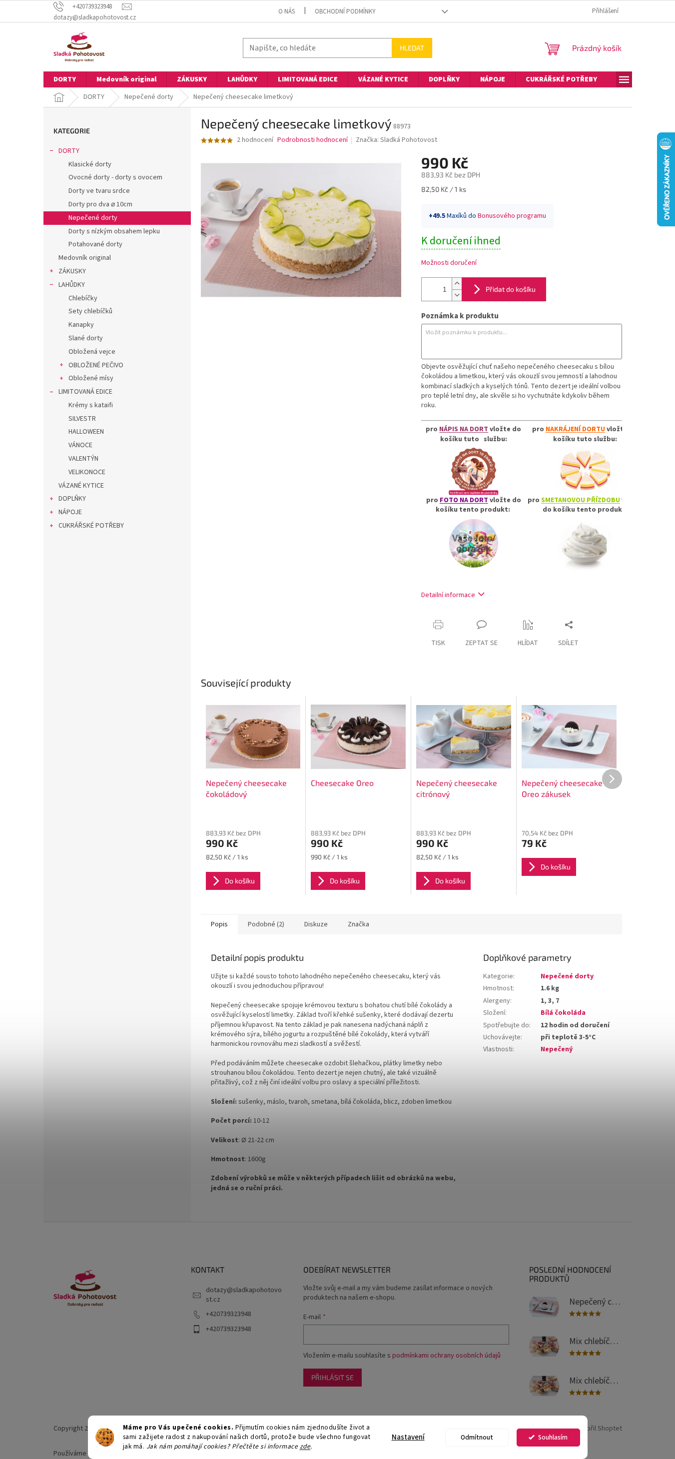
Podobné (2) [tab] (266, 924)
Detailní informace (448, 595)
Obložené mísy (90, 378)
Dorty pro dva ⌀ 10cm (100, 204)
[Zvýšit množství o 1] (457, 283)
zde (305, 1446)
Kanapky (81, 325)
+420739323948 (228, 1314)
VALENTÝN (83, 459)
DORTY (68, 151)
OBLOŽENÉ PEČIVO (95, 365)
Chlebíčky (82, 298)
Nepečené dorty (92, 218)
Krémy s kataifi (90, 405)
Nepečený (557, 1049)
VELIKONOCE (86, 472)
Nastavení (408, 1437)
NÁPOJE (70, 512)
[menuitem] (64, 79)
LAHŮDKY (71, 285)
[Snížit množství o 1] (457, 295)
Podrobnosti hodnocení (312, 140)
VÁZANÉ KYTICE (81, 486)
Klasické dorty (89, 164)
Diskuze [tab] (316, 924)
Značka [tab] (358, 924)
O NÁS (286, 11)
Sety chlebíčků (90, 311)
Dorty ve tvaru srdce (99, 191)
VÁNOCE (80, 445)
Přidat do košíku (511, 289)
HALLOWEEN (86, 432)
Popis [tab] (219, 924)
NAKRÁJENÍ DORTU (575, 429)
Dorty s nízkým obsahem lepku (114, 231)
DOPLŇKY (72, 499)
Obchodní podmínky (345, 11)
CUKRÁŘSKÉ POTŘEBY (91, 526)
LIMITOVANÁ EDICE (85, 392)
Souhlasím (553, 1437)
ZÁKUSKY (72, 271)
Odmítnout (477, 1437)
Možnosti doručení (449, 263)
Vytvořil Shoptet (598, 1429)
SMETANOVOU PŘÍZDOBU (580, 500)
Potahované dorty (95, 244)
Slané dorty (85, 338)
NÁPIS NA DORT (463, 429)
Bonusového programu (512, 216)
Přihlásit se (332, 1377)
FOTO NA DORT (464, 500)
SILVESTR (82, 419)
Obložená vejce (91, 352)
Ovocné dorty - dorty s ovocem (115, 177)
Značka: (396, 140)
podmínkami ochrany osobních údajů (446, 1356)
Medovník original (84, 258)
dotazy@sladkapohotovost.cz (244, 1295)
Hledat (412, 47)
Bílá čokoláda (563, 1013)
